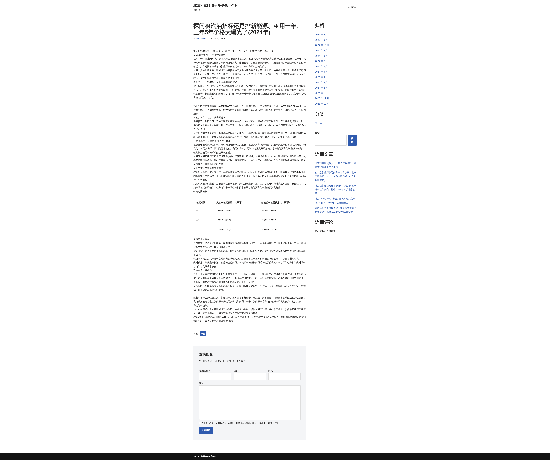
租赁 (203, 334)
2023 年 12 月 (322, 98)
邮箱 (237, 371)
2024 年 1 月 (321, 93)
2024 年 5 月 (321, 72)
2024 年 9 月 (321, 50)
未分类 (318, 123)
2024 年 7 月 (321, 61)
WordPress (210, 456)
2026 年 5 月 (321, 34)
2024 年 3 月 (321, 82)
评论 (202, 383)
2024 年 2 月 (321, 88)
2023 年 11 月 (322, 104)
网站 (270, 371)
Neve (196, 456)
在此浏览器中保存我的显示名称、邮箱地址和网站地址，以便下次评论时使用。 (242, 423)
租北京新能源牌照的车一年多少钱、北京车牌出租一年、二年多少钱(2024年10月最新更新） (335, 176)
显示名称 (204, 371)
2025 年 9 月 (321, 40)
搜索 (317, 133)
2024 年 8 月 (321, 56)
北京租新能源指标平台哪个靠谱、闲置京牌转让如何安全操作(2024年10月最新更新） (335, 189)
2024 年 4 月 (321, 77)
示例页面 (352, 7)
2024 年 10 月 (322, 45)
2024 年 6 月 (321, 66)
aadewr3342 (201, 38)
